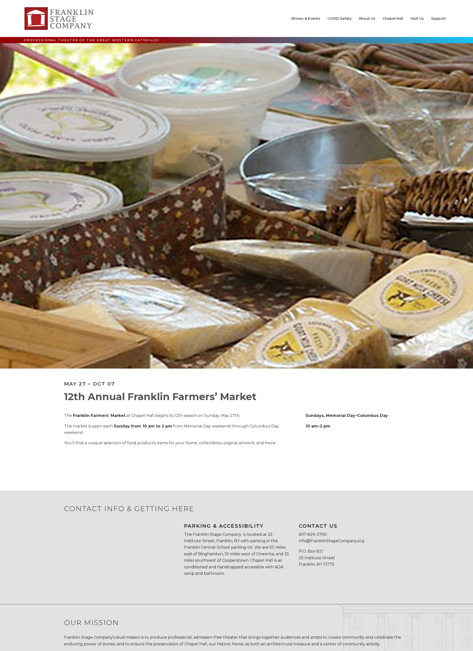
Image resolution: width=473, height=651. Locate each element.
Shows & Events (305, 18)
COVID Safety (339, 18)
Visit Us (417, 18)
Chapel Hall (393, 18)
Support (438, 18)
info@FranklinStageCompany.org (331, 541)
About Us (367, 18)
